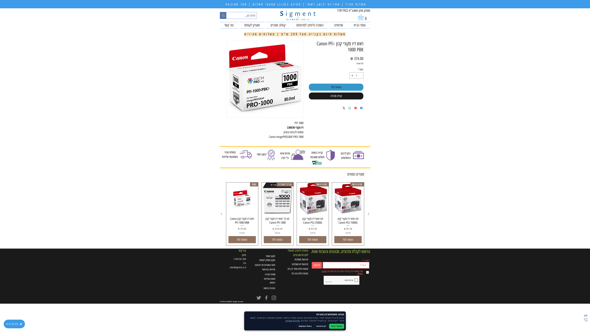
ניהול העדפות (305, 326)
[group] (295, 214)
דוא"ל (366, 260)
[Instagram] (274, 298)
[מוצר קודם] (368, 214)
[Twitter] (259, 298)
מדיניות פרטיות (293, 321)
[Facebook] (266, 298)
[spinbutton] (356, 76)
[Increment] (352, 76)
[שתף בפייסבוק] (361, 108)
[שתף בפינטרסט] (355, 108)
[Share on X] (344, 108)
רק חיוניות (321, 326)
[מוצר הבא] (221, 214)
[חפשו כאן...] (223, 15)
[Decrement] (360, 76)
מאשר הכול (336, 326)
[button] (364, 17)
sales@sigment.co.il (238, 267)
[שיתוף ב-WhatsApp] (350, 108)
